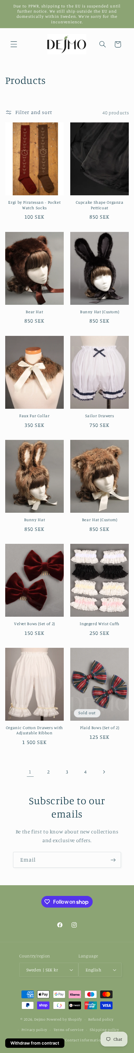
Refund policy (101, 1019)
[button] (13, 44)
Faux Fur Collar (34, 415)
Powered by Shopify (64, 1019)
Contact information (84, 1040)
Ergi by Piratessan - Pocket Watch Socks (34, 205)
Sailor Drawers (99, 415)
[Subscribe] (113, 860)
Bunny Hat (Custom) (99, 311)
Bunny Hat (34, 519)
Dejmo (40, 1019)
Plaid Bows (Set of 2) (99, 727)
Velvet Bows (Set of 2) (34, 623)
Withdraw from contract (34, 1043)
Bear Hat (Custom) (99, 519)
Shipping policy (104, 1029)
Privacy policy (34, 1029)
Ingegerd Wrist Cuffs (99, 623)
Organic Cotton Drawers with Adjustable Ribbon (34, 730)
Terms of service (69, 1029)
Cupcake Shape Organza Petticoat (100, 205)
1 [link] (30, 772)
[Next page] (103, 771)
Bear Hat (34, 311)
